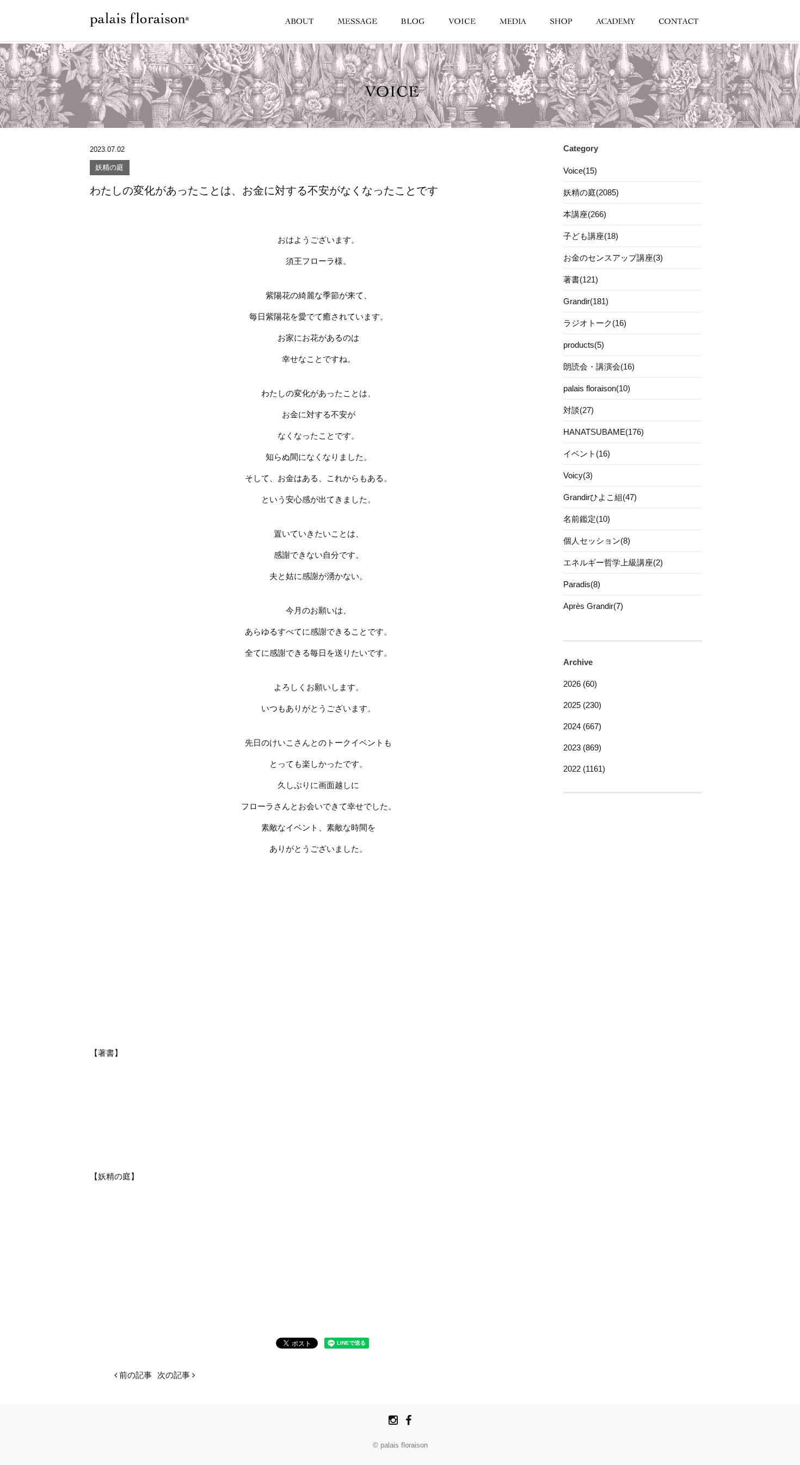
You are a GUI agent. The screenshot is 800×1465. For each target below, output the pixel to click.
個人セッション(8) (596, 540)
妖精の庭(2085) (591, 192)
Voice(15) (580, 170)
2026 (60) (580, 683)
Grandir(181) (585, 301)
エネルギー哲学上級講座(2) (613, 562)
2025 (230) (582, 705)
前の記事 (134, 1375)
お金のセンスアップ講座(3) (613, 257)
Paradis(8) (581, 584)
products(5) (583, 344)
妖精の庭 (109, 168)
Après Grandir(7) (593, 606)
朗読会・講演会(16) (599, 366)
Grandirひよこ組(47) (600, 497)
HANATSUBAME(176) (603, 431)
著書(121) (580, 279)
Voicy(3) (578, 475)
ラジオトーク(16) (594, 323)
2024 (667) (582, 726)
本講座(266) (584, 214)
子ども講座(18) (590, 236)
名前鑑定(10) (586, 519)
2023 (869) (582, 747)
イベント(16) (586, 453)
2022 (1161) (584, 768)
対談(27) (578, 410)
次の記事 (174, 1375)
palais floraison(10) (596, 388)
